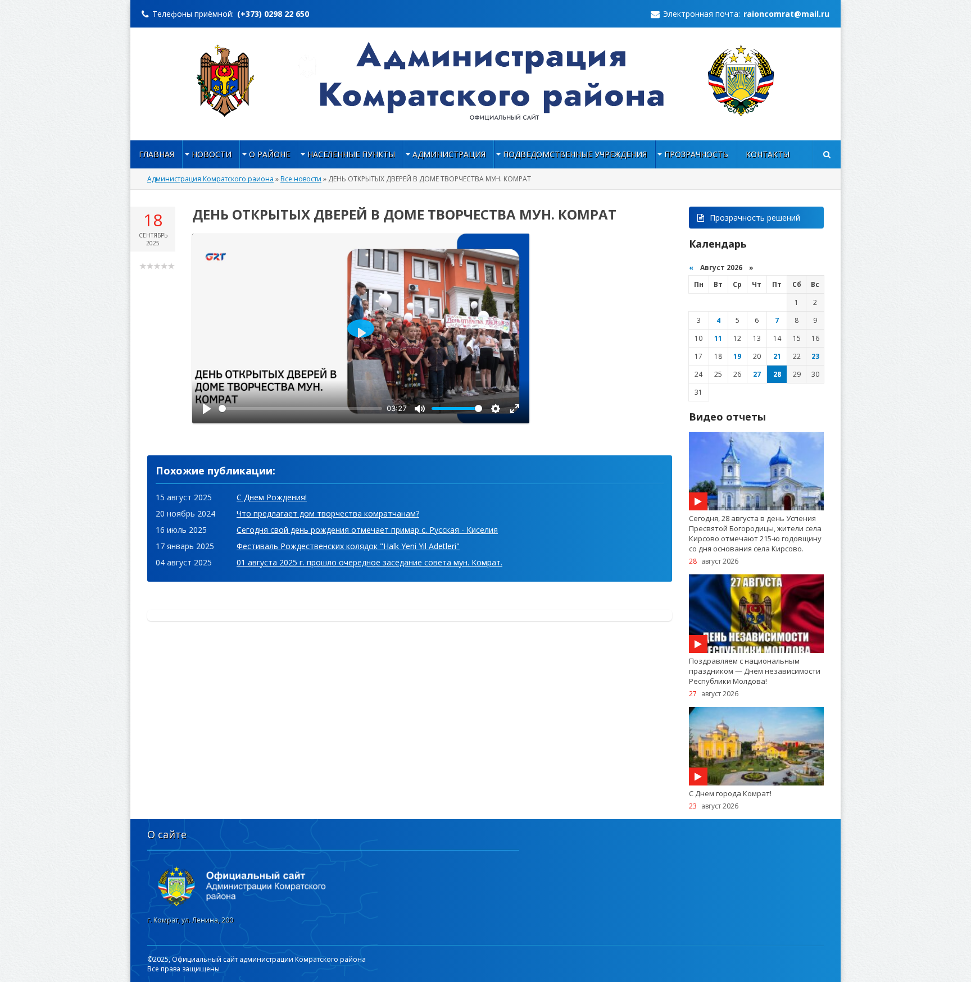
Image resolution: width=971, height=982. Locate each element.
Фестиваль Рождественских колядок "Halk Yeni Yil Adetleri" (348, 546)
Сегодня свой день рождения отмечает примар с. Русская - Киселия (367, 529)
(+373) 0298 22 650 (273, 13)
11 (718, 338)
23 (815, 356)
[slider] (300, 408)
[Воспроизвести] (207, 409)
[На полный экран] (515, 409)
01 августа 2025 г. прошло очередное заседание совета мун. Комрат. (369, 562)
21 (777, 356)
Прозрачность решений (755, 217)
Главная (156, 154)
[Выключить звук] (420, 409)
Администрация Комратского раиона (210, 179)
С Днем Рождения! (272, 497)
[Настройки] (496, 409)
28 (777, 374)
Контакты (767, 154)
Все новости (300, 179)
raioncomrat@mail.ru (786, 13)
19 (737, 356)
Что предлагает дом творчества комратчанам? (328, 513)
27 (757, 374)
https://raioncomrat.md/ (486, 81)
